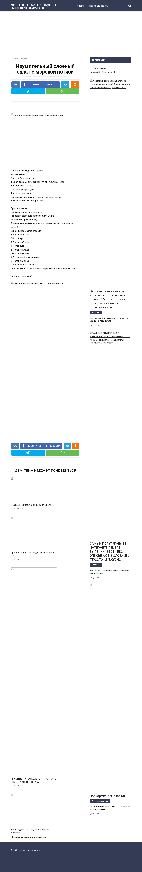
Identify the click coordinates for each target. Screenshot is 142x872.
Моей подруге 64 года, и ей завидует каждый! (30, 831)
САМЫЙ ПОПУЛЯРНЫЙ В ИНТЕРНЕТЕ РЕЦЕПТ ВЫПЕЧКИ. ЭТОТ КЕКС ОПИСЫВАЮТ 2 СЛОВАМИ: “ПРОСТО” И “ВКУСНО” (109, 552)
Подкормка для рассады (108, 796)
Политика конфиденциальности (28, 837)
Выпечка (96, 565)
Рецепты (80, 5)
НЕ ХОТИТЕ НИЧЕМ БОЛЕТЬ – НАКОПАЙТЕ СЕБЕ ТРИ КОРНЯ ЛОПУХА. (33, 780)
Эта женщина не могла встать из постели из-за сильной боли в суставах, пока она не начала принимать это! (108, 299)
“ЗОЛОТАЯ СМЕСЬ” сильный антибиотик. (32, 505)
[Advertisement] (71, 36)
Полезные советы (98, 5)
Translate (111, 72)
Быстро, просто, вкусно (33, 4)
